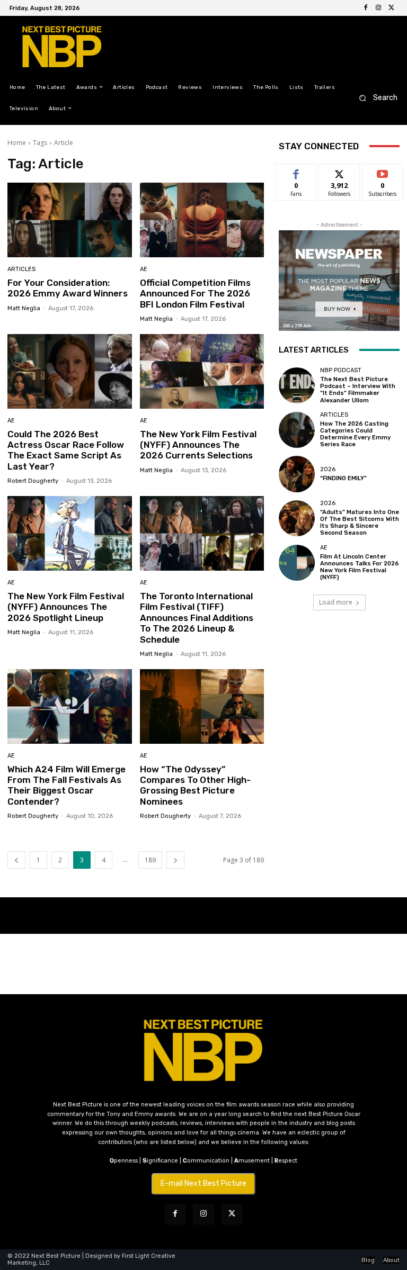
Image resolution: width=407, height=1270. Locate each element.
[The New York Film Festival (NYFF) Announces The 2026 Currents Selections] (202, 371)
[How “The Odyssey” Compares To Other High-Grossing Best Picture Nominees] (202, 706)
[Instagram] (378, 8)
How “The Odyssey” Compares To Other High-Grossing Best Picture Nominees (195, 785)
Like (296, 172)
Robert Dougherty (32, 481)
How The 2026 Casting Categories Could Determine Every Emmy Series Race (355, 434)
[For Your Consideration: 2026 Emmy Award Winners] (69, 220)
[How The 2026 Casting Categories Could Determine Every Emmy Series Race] (297, 430)
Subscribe (382, 172)
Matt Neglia (23, 308)
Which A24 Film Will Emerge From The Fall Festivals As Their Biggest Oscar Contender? (66, 785)
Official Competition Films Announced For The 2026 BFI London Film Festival (195, 293)
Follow (339, 172)
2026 (327, 469)
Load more (335, 602)
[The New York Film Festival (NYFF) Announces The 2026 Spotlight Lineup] (69, 533)
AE (143, 269)
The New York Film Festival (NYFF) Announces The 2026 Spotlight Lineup (65, 607)
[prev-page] (16, 860)
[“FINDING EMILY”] (297, 474)
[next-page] (175, 860)
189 (150, 859)
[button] (374, 97)
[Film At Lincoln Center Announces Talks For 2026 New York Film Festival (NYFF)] (297, 563)
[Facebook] (365, 8)
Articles (21, 269)
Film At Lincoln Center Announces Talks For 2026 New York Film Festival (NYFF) (359, 567)
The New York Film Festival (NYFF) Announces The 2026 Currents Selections (198, 445)
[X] (391, 8)
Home (16, 142)
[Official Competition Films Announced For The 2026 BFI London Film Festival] (202, 220)
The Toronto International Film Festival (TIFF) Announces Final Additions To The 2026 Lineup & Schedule (196, 618)
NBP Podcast (340, 370)
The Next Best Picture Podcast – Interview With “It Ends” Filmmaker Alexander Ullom (357, 390)
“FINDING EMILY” (343, 478)
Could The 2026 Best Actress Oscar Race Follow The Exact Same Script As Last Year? (65, 450)
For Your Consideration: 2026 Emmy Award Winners (67, 288)
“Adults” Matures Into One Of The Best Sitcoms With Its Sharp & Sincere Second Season (359, 523)
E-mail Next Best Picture (203, 1183)
